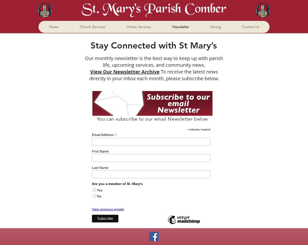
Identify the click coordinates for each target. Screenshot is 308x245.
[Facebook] (154, 236)
